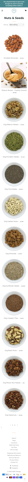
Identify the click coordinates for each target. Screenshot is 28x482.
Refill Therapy (16, 471)
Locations (14, 443)
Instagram (14, 468)
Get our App (14, 449)
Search (14, 438)
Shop (14, 440)
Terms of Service (14, 457)
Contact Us (14, 462)
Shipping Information (14, 453)
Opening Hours (14, 445)
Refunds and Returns (14, 455)
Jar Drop (14, 447)
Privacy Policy (14, 460)
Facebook (14, 465)
